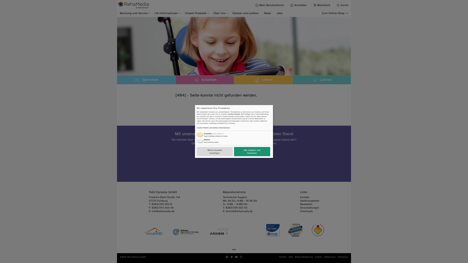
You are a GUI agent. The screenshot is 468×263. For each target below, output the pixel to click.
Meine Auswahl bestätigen (215, 151)
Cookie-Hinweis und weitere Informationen (213, 128)
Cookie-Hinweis (234, 114)
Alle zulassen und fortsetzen (252, 151)
